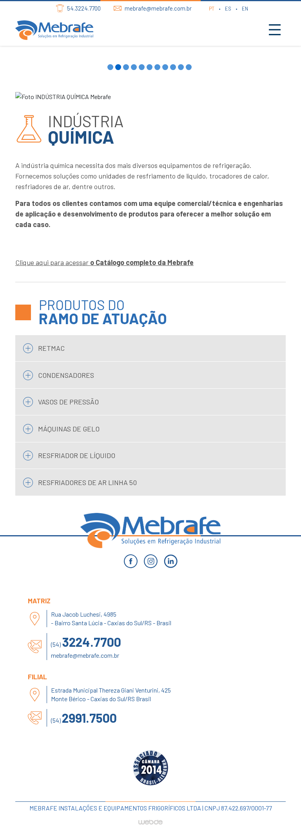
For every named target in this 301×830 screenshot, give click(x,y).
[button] (111, 67)
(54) (86, 641)
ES (228, 8)
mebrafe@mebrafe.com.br (85, 655)
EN (245, 8)
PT (211, 8)
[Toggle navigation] (275, 30)
